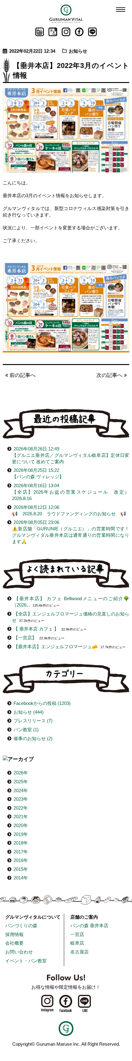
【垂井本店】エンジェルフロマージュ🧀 (56, 646)
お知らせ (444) (29, 712)
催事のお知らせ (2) (33, 738)
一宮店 (77, 934)
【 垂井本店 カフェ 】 (36, 628)
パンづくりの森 (21, 925)
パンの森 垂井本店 (89, 925)
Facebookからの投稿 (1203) (42, 703)
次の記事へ (110, 375)
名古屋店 (79, 951)
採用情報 (14, 934)
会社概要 (14, 943)
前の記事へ (22, 375)
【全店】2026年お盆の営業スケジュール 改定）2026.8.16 (71, 492)
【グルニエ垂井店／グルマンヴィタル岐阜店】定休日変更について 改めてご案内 (71, 455)
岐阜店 (77, 943)
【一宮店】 (25, 637)
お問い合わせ (19, 951)
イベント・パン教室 (26, 960)
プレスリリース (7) (33, 720)
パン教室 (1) (26, 729)
